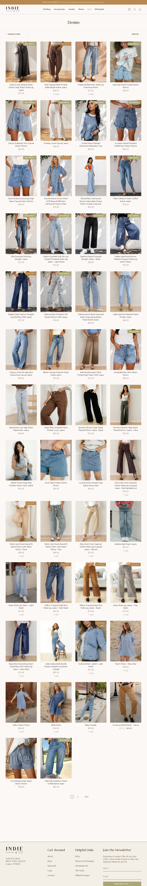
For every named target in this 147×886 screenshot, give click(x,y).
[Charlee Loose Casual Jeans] (56, 120)
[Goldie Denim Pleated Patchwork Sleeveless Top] (90, 120)
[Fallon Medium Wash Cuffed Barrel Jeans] (125, 176)
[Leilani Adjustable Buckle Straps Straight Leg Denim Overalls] (56, 641)
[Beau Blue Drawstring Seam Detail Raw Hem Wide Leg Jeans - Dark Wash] (21, 641)
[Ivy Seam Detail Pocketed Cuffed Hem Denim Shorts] (125, 120)
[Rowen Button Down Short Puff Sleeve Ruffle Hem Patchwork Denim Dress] (56, 176)
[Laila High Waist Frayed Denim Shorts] (125, 62)
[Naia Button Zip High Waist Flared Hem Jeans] (21, 404)
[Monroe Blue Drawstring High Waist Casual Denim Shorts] (21, 176)
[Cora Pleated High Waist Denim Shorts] (21, 758)
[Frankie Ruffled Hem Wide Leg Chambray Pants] (90, 62)
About (50, 856)
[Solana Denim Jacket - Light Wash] (90, 641)
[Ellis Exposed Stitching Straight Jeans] (21, 233)
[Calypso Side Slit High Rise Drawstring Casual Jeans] (21, 349)
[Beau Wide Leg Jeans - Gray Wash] (125, 582)
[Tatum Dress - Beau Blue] (125, 641)
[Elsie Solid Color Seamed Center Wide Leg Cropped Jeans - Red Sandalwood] (125, 460)
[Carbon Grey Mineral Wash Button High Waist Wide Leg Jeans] (21, 62)
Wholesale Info (81, 866)
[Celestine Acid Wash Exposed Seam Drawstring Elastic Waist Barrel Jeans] (90, 291)
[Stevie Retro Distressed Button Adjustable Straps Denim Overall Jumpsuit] (90, 176)
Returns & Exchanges (84, 861)
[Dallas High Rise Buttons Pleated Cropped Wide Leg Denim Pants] (125, 233)
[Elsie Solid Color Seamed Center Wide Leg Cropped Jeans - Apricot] (90, 521)
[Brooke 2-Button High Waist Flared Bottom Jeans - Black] (90, 404)
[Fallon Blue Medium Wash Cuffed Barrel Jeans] (56, 758)
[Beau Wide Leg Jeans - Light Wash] (21, 582)
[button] (46, 9)
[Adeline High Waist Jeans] (125, 521)
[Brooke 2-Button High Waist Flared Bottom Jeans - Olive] (125, 404)
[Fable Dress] (56, 702)
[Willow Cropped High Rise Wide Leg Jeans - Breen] (90, 582)
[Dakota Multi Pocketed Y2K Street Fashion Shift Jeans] (56, 291)
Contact (51, 875)
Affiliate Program (82, 875)
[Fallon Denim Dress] (21, 702)
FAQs (77, 856)
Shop (50, 861)
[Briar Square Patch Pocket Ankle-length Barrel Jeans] (56, 62)
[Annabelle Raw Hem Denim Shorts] (125, 349)
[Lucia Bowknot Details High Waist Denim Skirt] (90, 460)
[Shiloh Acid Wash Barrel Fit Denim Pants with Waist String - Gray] (56, 521)
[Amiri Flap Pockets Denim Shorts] (56, 460)
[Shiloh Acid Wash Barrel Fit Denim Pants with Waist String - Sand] (21, 521)
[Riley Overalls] (90, 702)
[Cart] (140, 9)
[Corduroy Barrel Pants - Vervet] (125, 702)
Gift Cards (79, 870)
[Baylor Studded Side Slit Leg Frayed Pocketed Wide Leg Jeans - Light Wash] (56, 233)
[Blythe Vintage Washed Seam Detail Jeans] (56, 349)
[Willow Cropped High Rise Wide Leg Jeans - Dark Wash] (56, 582)
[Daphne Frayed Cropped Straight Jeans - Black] (90, 233)
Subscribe (52, 866)
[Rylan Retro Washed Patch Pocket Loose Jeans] (56, 404)
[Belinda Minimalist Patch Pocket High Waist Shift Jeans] (90, 349)
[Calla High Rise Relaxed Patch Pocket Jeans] (125, 291)
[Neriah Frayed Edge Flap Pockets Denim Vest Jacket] (21, 460)
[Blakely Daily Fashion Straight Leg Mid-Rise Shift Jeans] (21, 291)
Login (50, 870)
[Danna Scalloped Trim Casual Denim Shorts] (21, 120)
